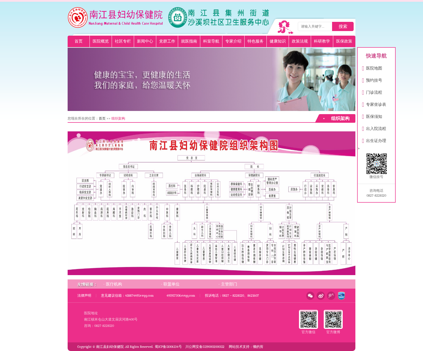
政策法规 (300, 41)
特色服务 (255, 41)
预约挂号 (372, 79)
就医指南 (189, 41)
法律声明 (84, 296)
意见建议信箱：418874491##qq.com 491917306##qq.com (148, 296)
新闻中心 (145, 41)
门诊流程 (372, 91)
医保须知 (372, 115)
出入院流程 (374, 127)
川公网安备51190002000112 (204, 347)
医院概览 (101, 41)
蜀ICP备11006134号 (168, 347)
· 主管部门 (227, 284)
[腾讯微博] (330, 295)
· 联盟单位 (170, 284)
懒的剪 (258, 347)
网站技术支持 (239, 347)
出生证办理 (374, 139)
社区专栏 (123, 41)
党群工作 (167, 41)
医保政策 (344, 41)
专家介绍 (233, 41)
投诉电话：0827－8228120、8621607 (232, 296)
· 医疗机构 (112, 284)
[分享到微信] (309, 295)
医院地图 (372, 67)
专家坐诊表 (374, 103)
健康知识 (278, 41)
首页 (79, 41)
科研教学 (322, 41)
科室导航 (211, 41)
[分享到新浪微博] (320, 295)
